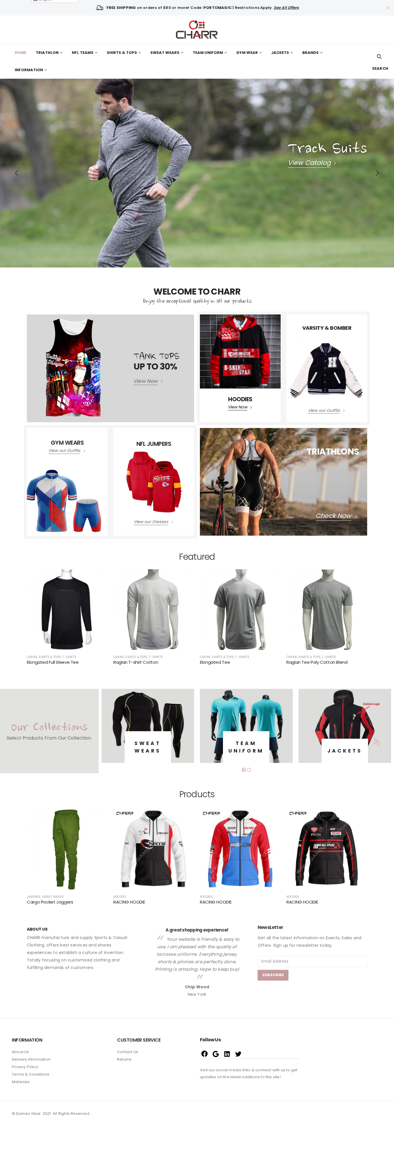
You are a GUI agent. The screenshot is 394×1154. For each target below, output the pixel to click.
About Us (20, 1052)
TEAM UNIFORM (208, 52)
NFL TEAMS (82, 52)
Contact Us (127, 1052)
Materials (21, 1082)
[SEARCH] (379, 57)
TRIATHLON (47, 52)
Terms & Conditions (31, 1074)
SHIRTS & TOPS (122, 52)
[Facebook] (204, 1054)
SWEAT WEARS (164, 52)
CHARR (32, 657)
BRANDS (310, 52)
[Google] (216, 1054)
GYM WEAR (247, 52)
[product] (67, 609)
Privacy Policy (25, 1067)
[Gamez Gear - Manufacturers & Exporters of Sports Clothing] (197, 29)
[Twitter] (238, 1054)
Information (29, 70)
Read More (98, 579)
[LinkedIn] (227, 1054)
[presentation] (16, 173)
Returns (124, 1059)
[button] (243, 769)
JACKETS (280, 52)
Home (20, 52)
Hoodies (33, 897)
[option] (197, 954)
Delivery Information (31, 1059)
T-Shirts (69, 657)
